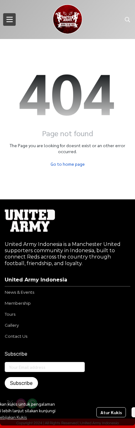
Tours (10, 314)
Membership (18, 303)
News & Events (19, 292)
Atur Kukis (111, 412)
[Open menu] (9, 19)
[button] (127, 19)
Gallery (12, 325)
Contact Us (16, 336)
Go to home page (68, 164)
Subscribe (21, 383)
